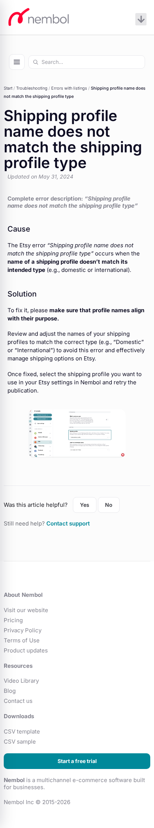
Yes (84, 505)
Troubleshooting (31, 88)
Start (8, 88)
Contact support (68, 523)
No (109, 505)
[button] (141, 19)
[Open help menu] (17, 62)
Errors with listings (69, 88)
